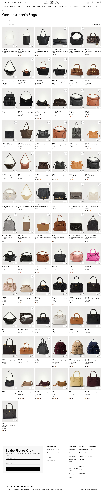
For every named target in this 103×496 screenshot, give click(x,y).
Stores (70, 477)
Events (80, 470)
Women (4, 2)
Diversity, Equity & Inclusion (73, 460)
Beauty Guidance (83, 449)
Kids (25, 2)
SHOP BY (12, 6)
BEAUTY (29, 6)
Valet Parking (82, 466)
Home (20, 2)
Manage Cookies (45, 489)
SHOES (44, 6)
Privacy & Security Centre (73, 469)
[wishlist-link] (95, 2)
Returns (91, 449)
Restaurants (82, 473)
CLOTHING (36, 6)
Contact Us (50, 457)
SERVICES (96, 6)
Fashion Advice (83, 453)
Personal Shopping (84, 456)
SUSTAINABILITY (86, 6)
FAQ (90, 456)
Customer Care (73, 465)
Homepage (5, 10)
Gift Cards (81, 459)
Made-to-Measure (84, 463)
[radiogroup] (51, 24)
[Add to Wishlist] (16, 46)
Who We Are (72, 449)
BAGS (50, 6)
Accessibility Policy (35, 489)
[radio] (48, 24)
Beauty (14, 2)
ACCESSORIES (74, 6)
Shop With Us (72, 456)
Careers (71, 453)
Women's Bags (6, 20)
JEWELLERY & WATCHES (61, 6)
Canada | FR (9, 489)
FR (90, 2)
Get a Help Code (51, 460)
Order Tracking (93, 453)
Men (9, 2)
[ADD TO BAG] (13, 46)
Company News (73, 474)
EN (88, 2)
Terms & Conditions (25, 489)
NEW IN (5, 6)
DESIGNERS (20, 6)
